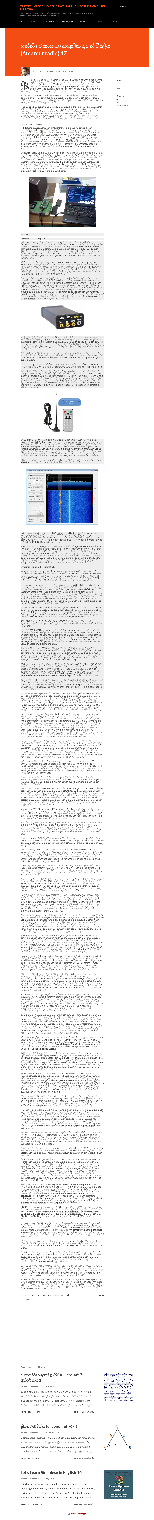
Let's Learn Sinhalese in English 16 (51, 1472)
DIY (117, 93)
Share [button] (119, 80)
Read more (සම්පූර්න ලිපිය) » (84, 1412)
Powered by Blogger (78, 1514)
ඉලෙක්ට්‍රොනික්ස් (68, 21)
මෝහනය (83, 21)
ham (117, 99)
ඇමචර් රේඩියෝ (50, 21)
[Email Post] (67, 1295)
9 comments (33, 1458)
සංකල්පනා (34, 21)
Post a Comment (35, 1504)
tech (117, 102)
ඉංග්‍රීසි (22, 21)
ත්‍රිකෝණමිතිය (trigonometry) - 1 (49, 1426)
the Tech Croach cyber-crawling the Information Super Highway (63, 8)
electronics (120, 96)
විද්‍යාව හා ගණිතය (100, 21)
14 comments (34, 1412)
